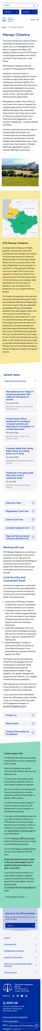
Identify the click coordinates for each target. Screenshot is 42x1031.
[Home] (8, 20)
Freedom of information (13, 957)
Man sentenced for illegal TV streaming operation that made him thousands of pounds (20, 395)
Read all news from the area (15, 381)
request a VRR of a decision (23, 838)
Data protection (10, 944)
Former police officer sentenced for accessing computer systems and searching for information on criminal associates (20, 423)
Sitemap (6, 1025)
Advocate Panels (10, 972)
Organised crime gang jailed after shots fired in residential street (19, 475)
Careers (7, 938)
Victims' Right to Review (14, 897)
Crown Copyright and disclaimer (15, 1017)
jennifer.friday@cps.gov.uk (14, 706)
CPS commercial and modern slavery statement (18, 965)
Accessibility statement (12, 1029)
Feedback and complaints (14, 951)
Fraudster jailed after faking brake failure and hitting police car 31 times (19, 451)
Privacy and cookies (10, 1021)
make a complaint (22, 849)
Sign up (10, 925)
